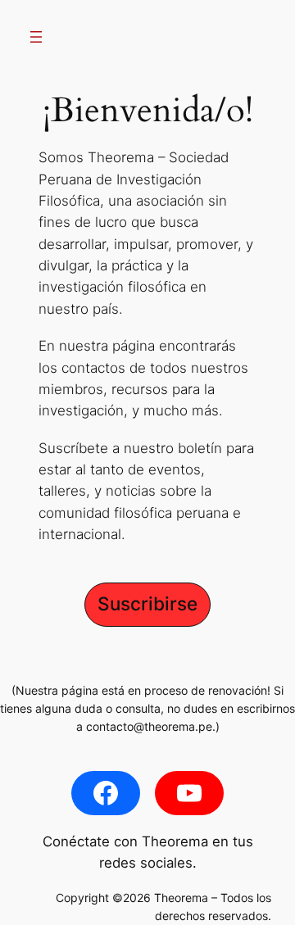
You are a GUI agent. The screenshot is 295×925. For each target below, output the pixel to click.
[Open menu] (36, 37)
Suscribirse (147, 603)
